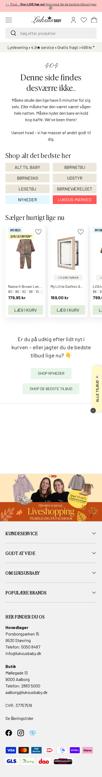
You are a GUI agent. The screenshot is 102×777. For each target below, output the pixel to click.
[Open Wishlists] (84, 20)
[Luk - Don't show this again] (93, 410)
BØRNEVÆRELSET (74, 188)
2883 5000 (30, 685)
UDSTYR (74, 177)
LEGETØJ (27, 188)
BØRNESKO (27, 177)
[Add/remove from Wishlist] (38, 232)
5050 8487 (30, 646)
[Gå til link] (51, 497)
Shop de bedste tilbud (51, 388)
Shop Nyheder (51, 373)
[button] (94, 20)
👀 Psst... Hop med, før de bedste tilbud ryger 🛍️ (51, 5)
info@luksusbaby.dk (23, 653)
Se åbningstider (19, 718)
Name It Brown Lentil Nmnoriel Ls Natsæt (42, 286)
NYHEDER (27, 199)
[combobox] (51, 33)
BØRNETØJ (74, 167)
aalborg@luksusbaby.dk (26, 692)
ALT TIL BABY (27, 167)
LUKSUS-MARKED (74, 199)
